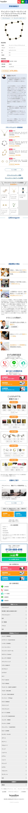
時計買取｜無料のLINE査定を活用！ (9, 611)
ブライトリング (5, 705)
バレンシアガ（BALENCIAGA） (8, 716)
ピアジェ (4, 756)
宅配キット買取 (6, 514)
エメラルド (4, 672)
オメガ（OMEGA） (6, 701)
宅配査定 (6, 600)
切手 (3, 629)
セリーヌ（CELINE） (6, 712)
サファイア (4, 763)
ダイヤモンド (5, 669)
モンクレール (5, 774)
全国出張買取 (19, 514)
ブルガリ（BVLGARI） (6, 690)
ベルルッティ (4, 770)
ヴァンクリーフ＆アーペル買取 (14, 178)
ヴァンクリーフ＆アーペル (19, 18)
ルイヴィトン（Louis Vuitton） (9, 640)
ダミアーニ (4, 741)
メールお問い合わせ (14, 559)
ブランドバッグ (5, 607)
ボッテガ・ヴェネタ (6, 734)
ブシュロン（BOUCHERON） (8, 694)
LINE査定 (6, 586)
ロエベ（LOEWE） (6, 730)
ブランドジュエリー (6, 18)
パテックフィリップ (6, 661)
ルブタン (4, 767)
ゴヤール (4, 738)
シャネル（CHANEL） (6, 643)
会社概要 (4, 791)
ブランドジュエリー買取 (14, 175)
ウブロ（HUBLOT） (6, 665)
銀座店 (3, 785)
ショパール (4, 752)
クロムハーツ (5, 745)
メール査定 (7, 593)
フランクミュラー (6, 709)
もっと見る (14, 503)
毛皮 (3, 778)
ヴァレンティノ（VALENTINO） (9, 727)
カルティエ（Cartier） (7, 654)
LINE (22, 2)
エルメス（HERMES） (6, 636)
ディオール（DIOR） (6, 723)
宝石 (3, 618)
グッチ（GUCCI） (6, 680)
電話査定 (6, 590)
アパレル (4, 625)
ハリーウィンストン (6, 647)
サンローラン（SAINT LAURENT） (9, 687)
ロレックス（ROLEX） (7, 658)
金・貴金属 (4, 622)
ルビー (3, 676)
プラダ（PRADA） (6, 683)
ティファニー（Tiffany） (7, 698)
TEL (19, 2)
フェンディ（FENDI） (6, 720)
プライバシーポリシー (13, 791)
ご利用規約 (23, 791)
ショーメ (4, 760)
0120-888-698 (14, 549)
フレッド (4, 749)
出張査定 (6, 597)
